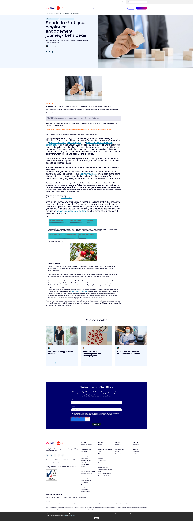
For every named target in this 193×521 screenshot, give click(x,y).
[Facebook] (55, 455)
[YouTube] (62, 455)
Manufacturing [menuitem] (101, 455)
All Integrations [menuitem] (82, 497)
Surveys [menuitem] (82, 453)
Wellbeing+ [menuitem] (83, 487)
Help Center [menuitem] (135, 453)
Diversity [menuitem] (117, 451)
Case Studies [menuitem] (135, 449)
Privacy (65, 515)
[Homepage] (54, 8)
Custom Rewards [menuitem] (84, 482)
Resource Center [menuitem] (136, 444)
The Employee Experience (52, 18)
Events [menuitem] (134, 446)
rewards (53, 142)
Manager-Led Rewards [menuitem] (86, 480)
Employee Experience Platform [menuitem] (88, 503)
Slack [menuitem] (70, 497)
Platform (78, 8)
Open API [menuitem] (48, 497)
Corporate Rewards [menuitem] (111, 503)
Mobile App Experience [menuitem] (86, 449)
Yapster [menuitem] (53, 497)
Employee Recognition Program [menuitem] (88, 471)
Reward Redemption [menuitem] (85, 477)
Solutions (86, 8)
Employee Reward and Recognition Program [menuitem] (55, 503)
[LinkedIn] (51, 455)
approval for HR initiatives (79, 291)
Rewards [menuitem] (83, 475)
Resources (101, 8)
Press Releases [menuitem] (136, 451)
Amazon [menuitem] (59, 497)
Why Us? (94, 8)
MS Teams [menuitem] (65, 497)
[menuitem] (86, 444)
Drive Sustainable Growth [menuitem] (103, 475)
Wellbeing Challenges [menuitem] (85, 491)
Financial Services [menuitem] (102, 460)
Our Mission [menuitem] (118, 444)
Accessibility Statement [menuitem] (138, 455)
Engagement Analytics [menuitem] (85, 458)
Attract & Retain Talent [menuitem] (103, 467)
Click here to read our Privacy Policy (103, 414)
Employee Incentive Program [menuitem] (73, 503)
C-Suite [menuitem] (99, 451)
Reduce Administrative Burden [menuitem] (104, 473)
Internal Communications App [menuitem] (123, 503)
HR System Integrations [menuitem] (86, 455)
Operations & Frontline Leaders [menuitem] (105, 449)
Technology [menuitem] (100, 462)
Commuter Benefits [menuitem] (85, 464)
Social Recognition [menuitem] (101, 503)
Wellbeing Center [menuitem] (84, 489)
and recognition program (69, 142)
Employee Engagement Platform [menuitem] (88, 446)
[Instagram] (59, 455)
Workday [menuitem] (75, 497)
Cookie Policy (72, 515)
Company (110, 8)
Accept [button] (96, 518)
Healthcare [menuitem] (100, 458)
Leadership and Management (67, 18)
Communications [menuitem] (84, 451)
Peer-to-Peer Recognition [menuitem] (86, 473)
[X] (47, 455)
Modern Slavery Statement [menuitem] (121, 455)
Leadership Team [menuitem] (119, 453)
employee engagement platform (71, 211)
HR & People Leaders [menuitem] (102, 446)
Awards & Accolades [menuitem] (119, 449)
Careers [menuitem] (117, 446)
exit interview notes (88, 174)
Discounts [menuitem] (83, 466)
